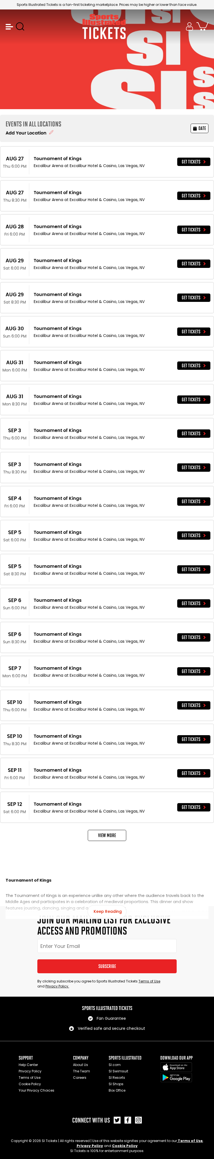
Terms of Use (149, 981)
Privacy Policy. (57, 986)
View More (107, 835)
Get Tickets (191, 162)
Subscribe (107, 966)
